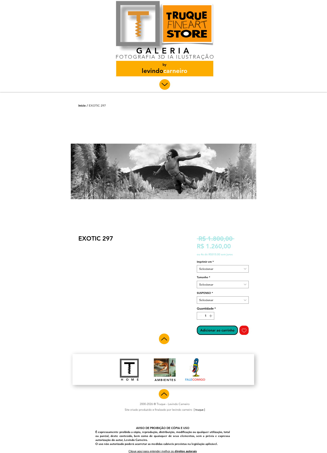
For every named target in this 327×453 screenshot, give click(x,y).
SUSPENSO (205, 293)
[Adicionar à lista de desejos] (244, 330)
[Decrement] (200, 315)
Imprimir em (205, 261)
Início (82, 105)
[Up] (164, 84)
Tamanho (203, 277)
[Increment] (211, 315)
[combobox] (223, 269)
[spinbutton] (205, 315)
